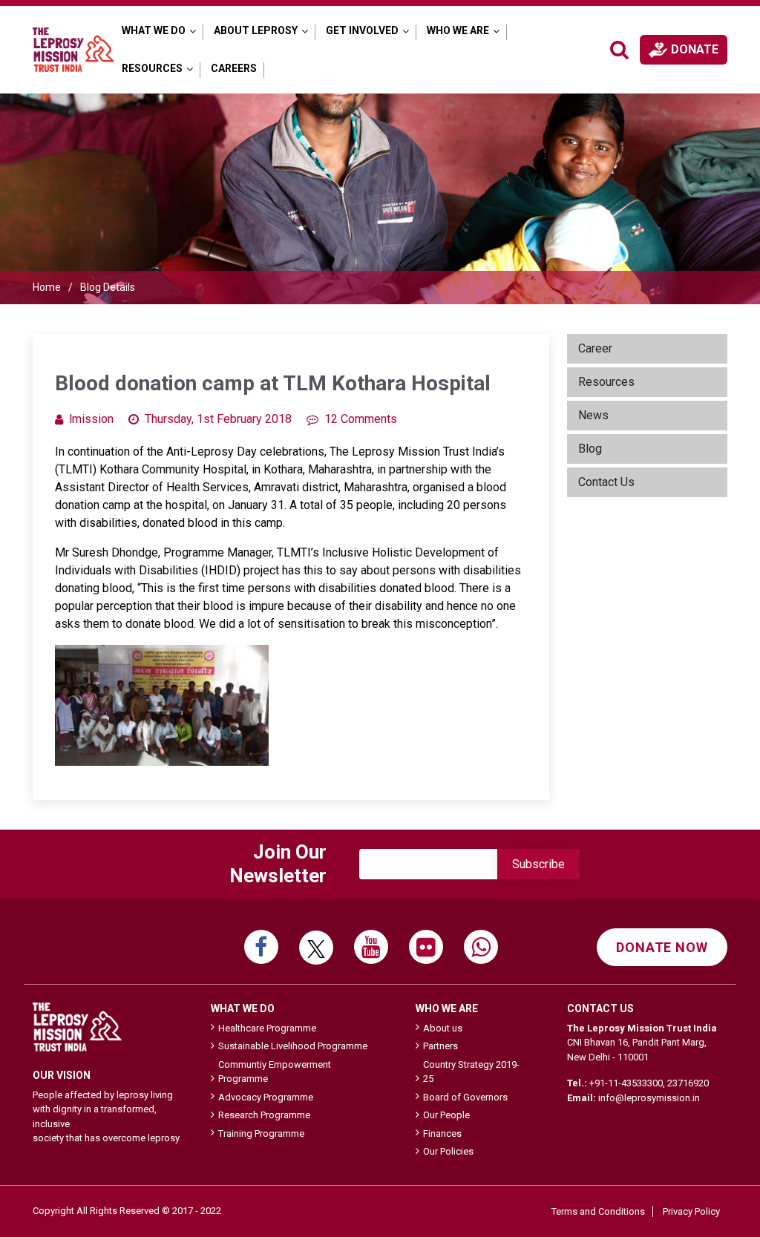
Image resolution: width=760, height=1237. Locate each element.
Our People (446, 1114)
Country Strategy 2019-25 (471, 1072)
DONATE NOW (662, 947)
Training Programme (261, 1133)
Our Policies (448, 1151)
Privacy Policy (691, 1211)
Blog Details (107, 287)
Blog (590, 449)
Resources (606, 382)
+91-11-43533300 (626, 1083)
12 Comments (360, 419)
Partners (440, 1045)
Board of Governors (465, 1097)
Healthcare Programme (267, 1028)
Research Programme (264, 1114)
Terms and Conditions (598, 1211)
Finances (442, 1133)
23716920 (688, 1083)
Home (47, 287)
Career (595, 348)
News (593, 415)
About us (442, 1028)
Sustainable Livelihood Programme (292, 1045)
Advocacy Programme (265, 1097)
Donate (694, 49)
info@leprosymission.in (649, 1097)
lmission (91, 419)
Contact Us (606, 482)
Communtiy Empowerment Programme (274, 1072)
